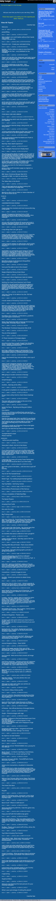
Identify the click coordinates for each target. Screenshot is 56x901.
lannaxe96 (51, 64)
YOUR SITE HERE (42, 97)
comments (45, 19)
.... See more (42, 39)
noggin (52, 69)
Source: (41, 26)
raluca (52, 67)
